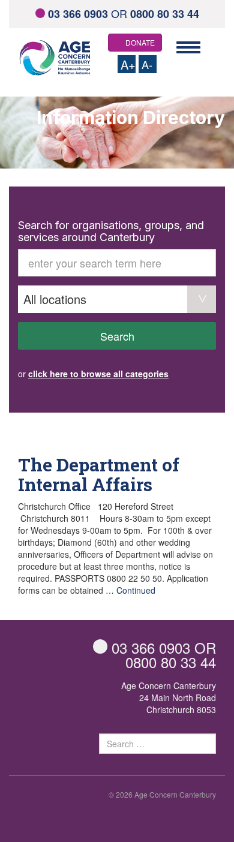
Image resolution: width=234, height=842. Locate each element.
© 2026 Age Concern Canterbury (162, 794)
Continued (135, 590)
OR (123, 13)
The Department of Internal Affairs (98, 474)
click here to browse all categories (98, 374)
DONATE (140, 42)
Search (117, 336)
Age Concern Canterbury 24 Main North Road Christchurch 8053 (168, 697)
